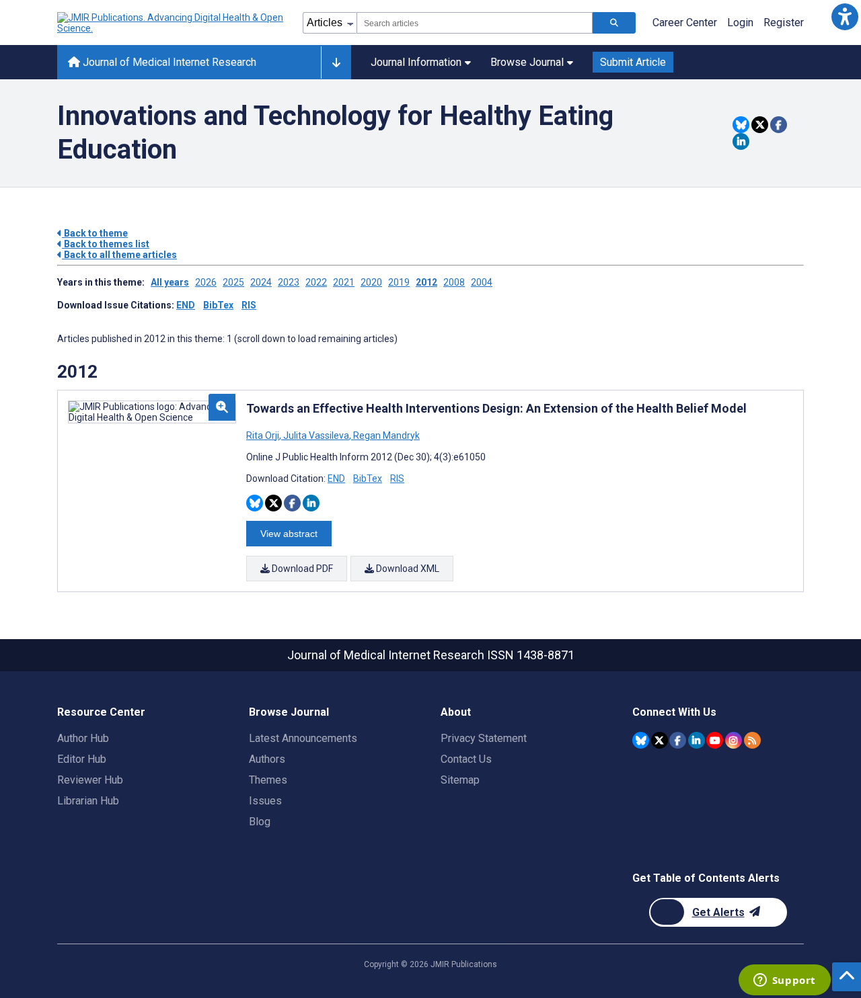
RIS (248, 305)
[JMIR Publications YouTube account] (714, 740)
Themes (268, 780)
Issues (265, 800)
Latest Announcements (303, 738)
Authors (267, 759)
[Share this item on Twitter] (759, 124)
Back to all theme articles (119, 254)
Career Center (684, 22)
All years (170, 282)
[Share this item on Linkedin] (741, 141)
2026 (206, 282)
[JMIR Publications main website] (171, 23)
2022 (316, 282)
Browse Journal (527, 62)
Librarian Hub (88, 800)
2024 (261, 282)
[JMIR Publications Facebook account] (677, 740)
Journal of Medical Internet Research (168, 62)
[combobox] (475, 23)
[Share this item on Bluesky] (741, 124)
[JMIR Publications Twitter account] (659, 740)
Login (740, 22)
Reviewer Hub (90, 780)
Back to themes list (105, 244)
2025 (233, 282)
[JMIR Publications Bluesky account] (640, 740)
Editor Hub (81, 759)
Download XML (406, 568)
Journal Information (416, 62)
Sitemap (460, 780)
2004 (481, 282)
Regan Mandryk (385, 435)
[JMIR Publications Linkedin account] (696, 740)
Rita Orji (263, 435)
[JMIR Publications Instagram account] (733, 740)
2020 (371, 282)
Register (783, 22)
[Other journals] (336, 62)
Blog (259, 821)
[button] (844, 16)
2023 (288, 282)
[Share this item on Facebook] (778, 124)
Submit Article (633, 62)
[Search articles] (614, 23)
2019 (399, 282)
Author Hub (83, 738)
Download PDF (301, 568)
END (185, 305)
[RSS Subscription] (752, 740)
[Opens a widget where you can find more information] (784, 981)
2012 (426, 282)
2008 (454, 282)
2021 (343, 282)
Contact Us (466, 759)
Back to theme (95, 233)
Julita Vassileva (316, 435)
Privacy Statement (484, 738)
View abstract (288, 533)
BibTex (218, 305)
